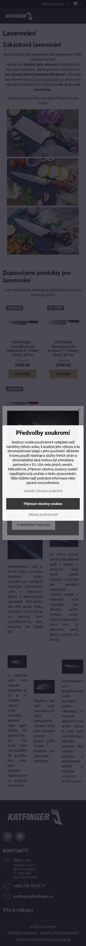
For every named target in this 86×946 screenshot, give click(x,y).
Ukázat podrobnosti (43, 514)
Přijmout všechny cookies (43, 504)
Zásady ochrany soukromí (43, 491)
